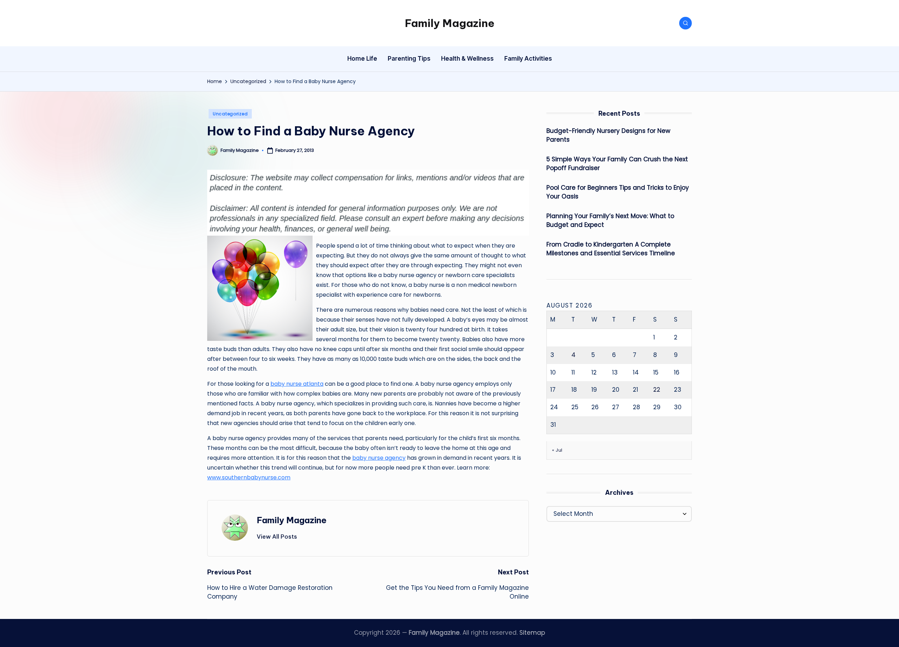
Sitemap (532, 632)
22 (656, 389)
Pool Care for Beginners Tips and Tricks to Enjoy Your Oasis (617, 192)
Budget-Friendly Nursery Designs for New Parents (608, 135)
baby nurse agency (379, 458)
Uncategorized (230, 114)
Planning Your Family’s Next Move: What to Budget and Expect (610, 220)
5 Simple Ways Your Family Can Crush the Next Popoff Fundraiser (617, 164)
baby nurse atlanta (296, 384)
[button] (277, 536)
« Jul (557, 450)
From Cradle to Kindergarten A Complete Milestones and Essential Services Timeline (610, 249)
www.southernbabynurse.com (248, 477)
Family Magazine (449, 23)
